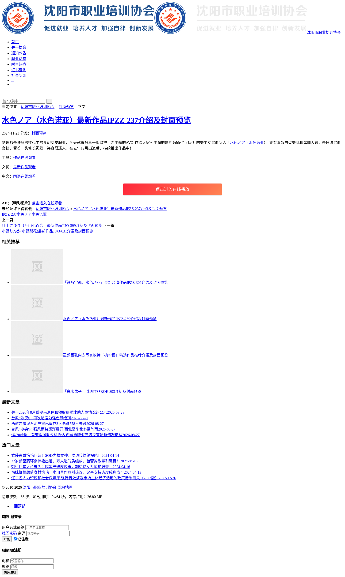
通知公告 (18, 53)
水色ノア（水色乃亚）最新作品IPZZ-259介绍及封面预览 (110, 319)
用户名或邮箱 (13, 527)
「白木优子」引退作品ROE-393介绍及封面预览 (102, 391)
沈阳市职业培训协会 (324, 32)
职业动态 (18, 59)
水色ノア (237, 143)
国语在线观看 (24, 176)
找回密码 (9, 533)
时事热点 (18, 64)
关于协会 (18, 47)
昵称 (5, 561)
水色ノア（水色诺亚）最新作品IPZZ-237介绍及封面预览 (96, 120)
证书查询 (18, 70)
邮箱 (5, 567)
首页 (15, 42)
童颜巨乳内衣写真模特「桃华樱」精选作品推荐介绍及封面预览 (115, 355)
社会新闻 (18, 76)
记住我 (23, 539)
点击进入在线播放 (172, 189)
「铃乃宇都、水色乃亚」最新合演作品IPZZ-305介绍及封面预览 (115, 283)
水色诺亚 (256, 143)
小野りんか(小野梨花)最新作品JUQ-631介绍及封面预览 (47, 231)
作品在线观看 (24, 158)
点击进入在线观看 (47, 203)
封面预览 (66, 107)
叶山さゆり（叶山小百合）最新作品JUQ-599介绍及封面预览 (52, 226)
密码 (21, 533)
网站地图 (65, 487)
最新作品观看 (24, 167)
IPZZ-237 (9, 214)
